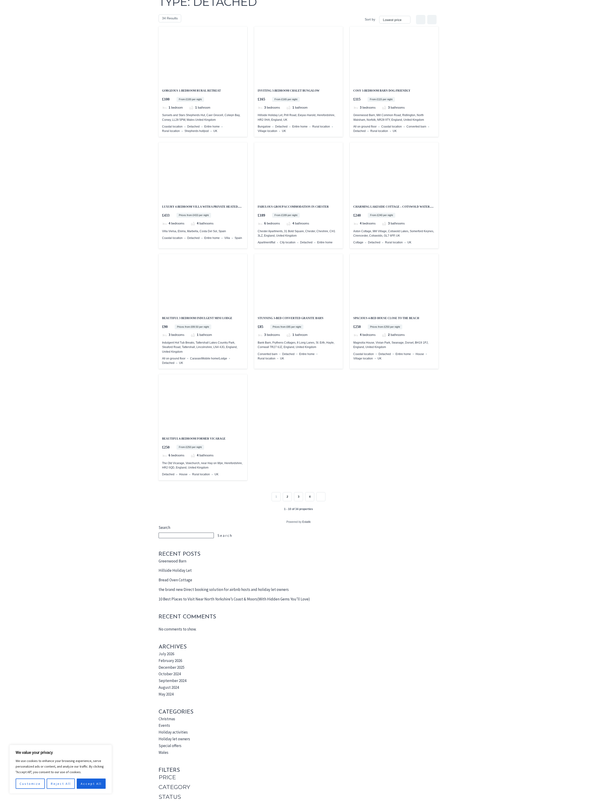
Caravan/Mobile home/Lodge (208, 358)
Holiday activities (173, 732)
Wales (163, 752)
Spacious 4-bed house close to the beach (386, 318)
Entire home (212, 126)
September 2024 (172, 680)
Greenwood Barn (172, 561)
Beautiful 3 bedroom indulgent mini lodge (197, 318)
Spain (238, 238)
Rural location (171, 131)
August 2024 (169, 687)
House (420, 354)
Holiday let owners (174, 738)
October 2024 (170, 673)
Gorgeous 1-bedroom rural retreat (191, 90)
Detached (193, 126)
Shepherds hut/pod (196, 131)
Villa (227, 238)
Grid (420, 19)
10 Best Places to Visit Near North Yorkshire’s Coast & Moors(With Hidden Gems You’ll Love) (234, 599)
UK (215, 131)
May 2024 (166, 694)
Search (164, 527)
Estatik (306, 522)
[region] (60, 769)
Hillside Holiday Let (175, 570)
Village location (267, 131)
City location (287, 242)
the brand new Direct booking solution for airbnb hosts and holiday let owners (224, 589)
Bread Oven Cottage (175, 579)
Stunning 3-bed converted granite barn (290, 318)
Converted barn (416, 126)
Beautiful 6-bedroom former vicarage (194, 438)
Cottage (358, 242)
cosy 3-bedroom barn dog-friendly (381, 90)
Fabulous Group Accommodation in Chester (293, 206)
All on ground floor (365, 126)
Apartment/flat (266, 242)
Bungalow (264, 126)
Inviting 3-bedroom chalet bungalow (288, 90)
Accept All (91, 784)
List (432, 19)
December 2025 (171, 667)
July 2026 (166, 653)
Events (164, 725)
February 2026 (170, 660)
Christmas (167, 718)
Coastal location (172, 126)
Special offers (170, 745)
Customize (30, 784)
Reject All (61, 784)
